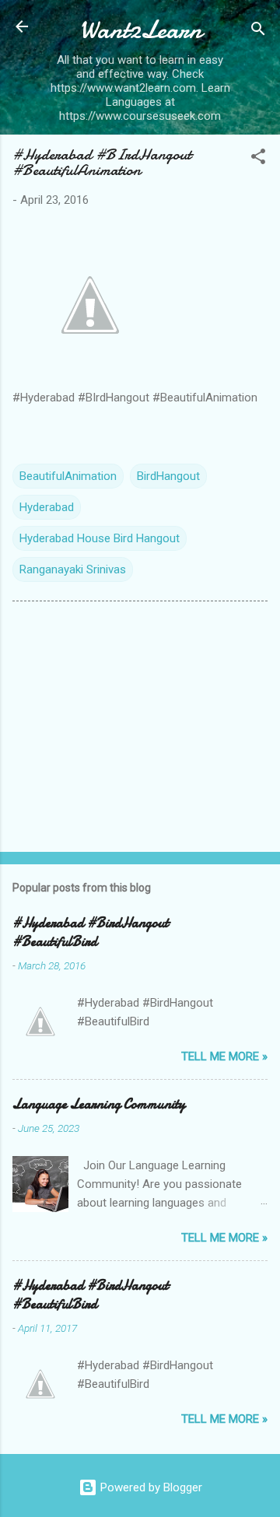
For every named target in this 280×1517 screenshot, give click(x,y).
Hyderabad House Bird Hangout (99, 538)
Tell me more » (224, 1056)
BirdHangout (168, 476)
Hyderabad (46, 507)
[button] (258, 159)
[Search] (258, 31)
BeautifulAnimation (68, 476)
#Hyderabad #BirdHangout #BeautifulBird (90, 932)
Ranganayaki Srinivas (72, 569)
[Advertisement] (140, 729)
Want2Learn (140, 29)
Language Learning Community (98, 1104)
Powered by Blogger (149, 1487)
